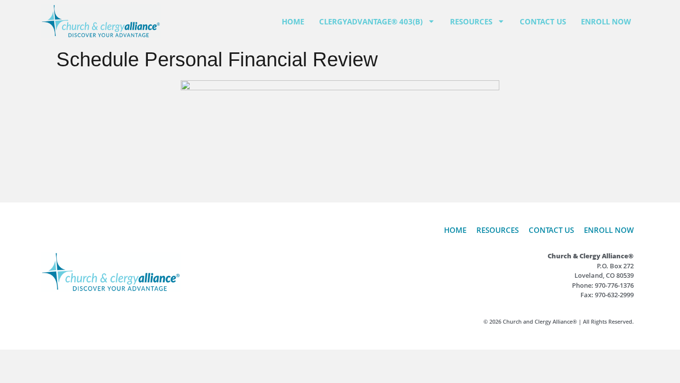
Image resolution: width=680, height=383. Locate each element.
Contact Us (543, 21)
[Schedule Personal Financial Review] (340, 137)
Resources (471, 21)
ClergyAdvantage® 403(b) (371, 21)
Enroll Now (606, 21)
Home (293, 21)
